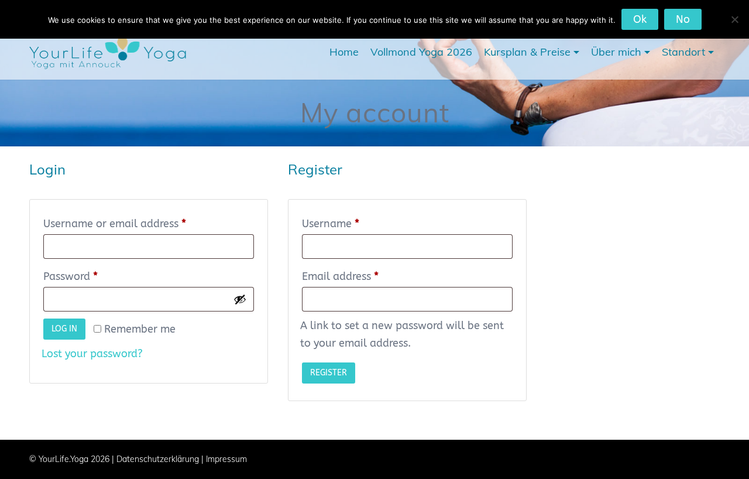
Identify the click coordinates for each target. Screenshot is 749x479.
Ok (640, 19)
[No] (734, 19)
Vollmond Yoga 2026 (421, 52)
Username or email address (136, 223)
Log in (64, 329)
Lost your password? (92, 353)
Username (352, 223)
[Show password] (239, 299)
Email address (362, 276)
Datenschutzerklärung (157, 459)
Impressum (226, 459)
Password (92, 276)
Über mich (616, 52)
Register (328, 373)
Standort (683, 52)
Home (344, 52)
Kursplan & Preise (527, 52)
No (683, 19)
